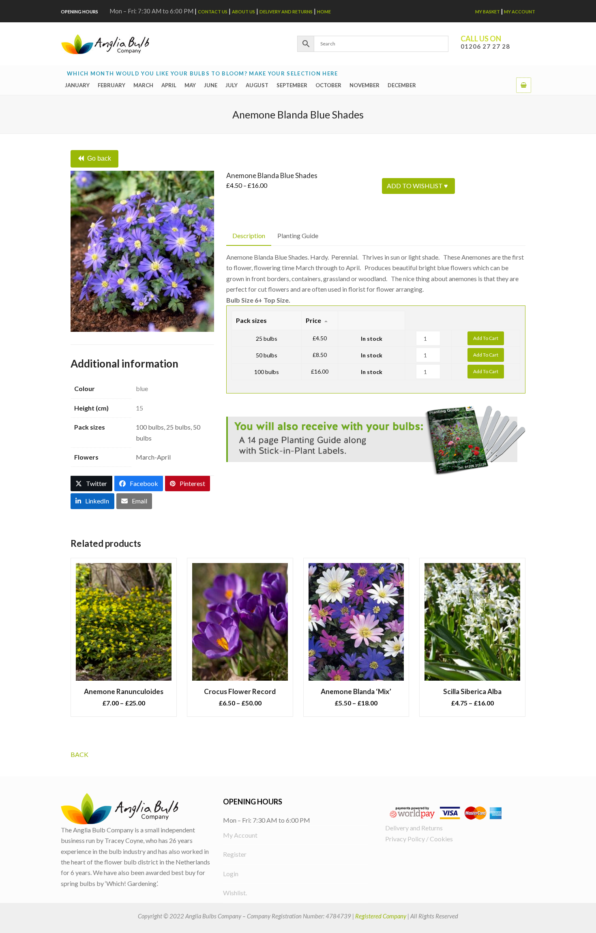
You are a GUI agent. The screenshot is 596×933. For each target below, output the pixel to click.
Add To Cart (485, 338)
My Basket (487, 11)
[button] (523, 85)
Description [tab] (248, 235)
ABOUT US (243, 11)
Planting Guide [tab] (297, 235)
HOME (324, 11)
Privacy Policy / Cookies (419, 839)
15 (139, 408)
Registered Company (380, 916)
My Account (519, 11)
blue (142, 388)
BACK (79, 754)
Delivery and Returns (286, 11)
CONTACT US (212, 11)
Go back (99, 158)
